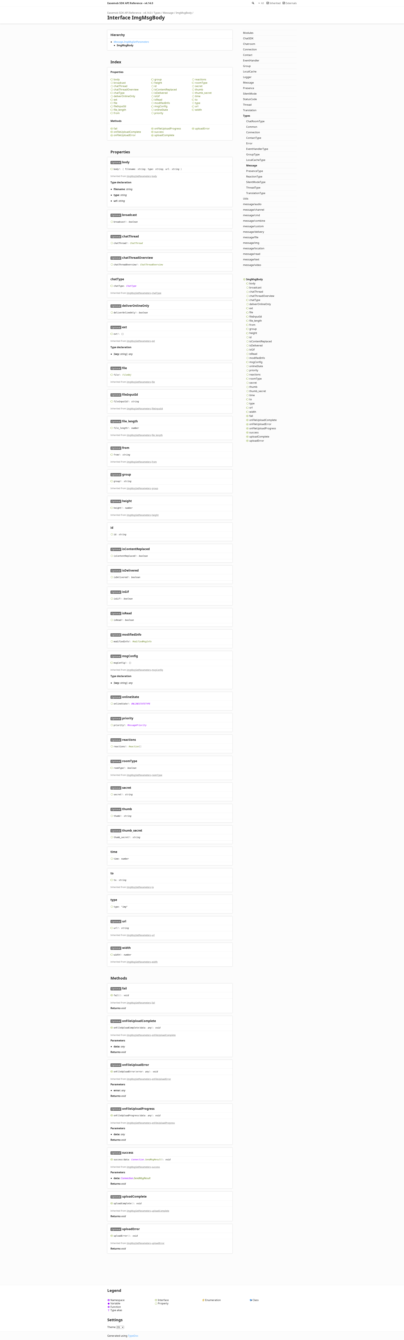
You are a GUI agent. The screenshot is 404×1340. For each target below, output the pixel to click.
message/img (251, 243)
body (117, 79)
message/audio (252, 204)
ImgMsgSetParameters (136, 42)
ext (115, 99)
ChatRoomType (255, 121)
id (155, 86)
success (159, 132)
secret (198, 86)
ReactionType (254, 176)
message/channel (253, 209)
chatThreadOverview (126, 89)
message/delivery (253, 232)
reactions (200, 79)
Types (157, 13)
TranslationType (255, 193)
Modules (248, 33)
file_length (120, 109)
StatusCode (250, 99)
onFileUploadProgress (167, 128)
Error (249, 143)
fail (115, 128)
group (158, 79)
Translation (249, 110)
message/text (251, 259)
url (196, 106)
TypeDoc (133, 1335)
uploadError (202, 128)
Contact (247, 55)
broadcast (120, 82)
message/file (250, 237)
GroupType (253, 154)
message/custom (253, 226)
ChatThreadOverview (151, 264)
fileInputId (120, 106)
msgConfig (160, 106)
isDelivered (161, 93)
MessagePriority (137, 725)
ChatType (131, 286)
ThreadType (253, 187)
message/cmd (251, 215)
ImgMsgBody (184, 13)
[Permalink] (132, 162)
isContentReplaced (165, 89)
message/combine (254, 220)
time (197, 96)
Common (251, 127)
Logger (247, 77)
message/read (251, 254)
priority (158, 113)
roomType (201, 82)
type (197, 103)
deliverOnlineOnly (124, 96)
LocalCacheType (255, 160)
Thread (247, 104)
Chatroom (249, 44)
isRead (158, 99)
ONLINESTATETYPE (140, 703)
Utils (245, 198)
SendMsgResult (153, 1159)
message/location (253, 248)
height (158, 82)
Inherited (275, 3)
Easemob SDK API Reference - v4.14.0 (130, 3)
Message (168, 13)
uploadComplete (164, 135)
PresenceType (254, 171)
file (115, 103)
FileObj (126, 375)
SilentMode (250, 93)
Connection (137, 1159)
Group (247, 66)
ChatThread (136, 243)
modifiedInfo (162, 103)
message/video (252, 265)
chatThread (120, 86)
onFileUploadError (125, 135)
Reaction (134, 746)
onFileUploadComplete (127, 132)
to (196, 99)
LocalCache (249, 71)
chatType (119, 93)
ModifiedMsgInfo (142, 641)
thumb (199, 89)
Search (253, 3)
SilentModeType (255, 182)
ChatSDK (248, 38)
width (198, 109)
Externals (291, 3)
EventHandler (251, 60)
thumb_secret (203, 93)
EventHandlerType (257, 149)
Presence (248, 88)
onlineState (161, 109)
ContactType (253, 138)
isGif (157, 96)
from (117, 113)
